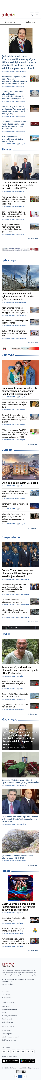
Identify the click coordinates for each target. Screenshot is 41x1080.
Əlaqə (4, 1012)
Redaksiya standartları (9, 1016)
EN (16, 1076)
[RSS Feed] (33, 1051)
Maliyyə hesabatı (7, 1022)
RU (24, 1076)
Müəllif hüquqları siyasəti (10, 1037)
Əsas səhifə (10, 22)
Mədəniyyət (9, 719)
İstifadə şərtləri (7, 1030)
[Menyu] (37, 14)
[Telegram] (23, 1051)
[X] (13, 1051)
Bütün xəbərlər (33, 239)
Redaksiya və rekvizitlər (9, 1009)
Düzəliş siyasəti (7, 1019)
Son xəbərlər (6, 994)
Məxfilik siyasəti (7, 1034)
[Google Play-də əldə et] (27, 1061)
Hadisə (6, 634)
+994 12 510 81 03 (7, 981)
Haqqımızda (6, 1006)
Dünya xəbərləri (12, 537)
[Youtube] (18, 1051)
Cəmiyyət (8, 354)
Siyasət (6, 149)
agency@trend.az (7, 984)
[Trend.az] (8, 15)
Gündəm (7, 449)
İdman (6, 870)
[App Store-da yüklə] (10, 1061)
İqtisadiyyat (9, 260)
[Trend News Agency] (8, 964)
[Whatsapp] (4, 1051)
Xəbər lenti (30, 22)
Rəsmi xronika (6, 998)
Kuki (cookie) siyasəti (9, 1040)
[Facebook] (8, 1051)
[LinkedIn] (28, 1051)
